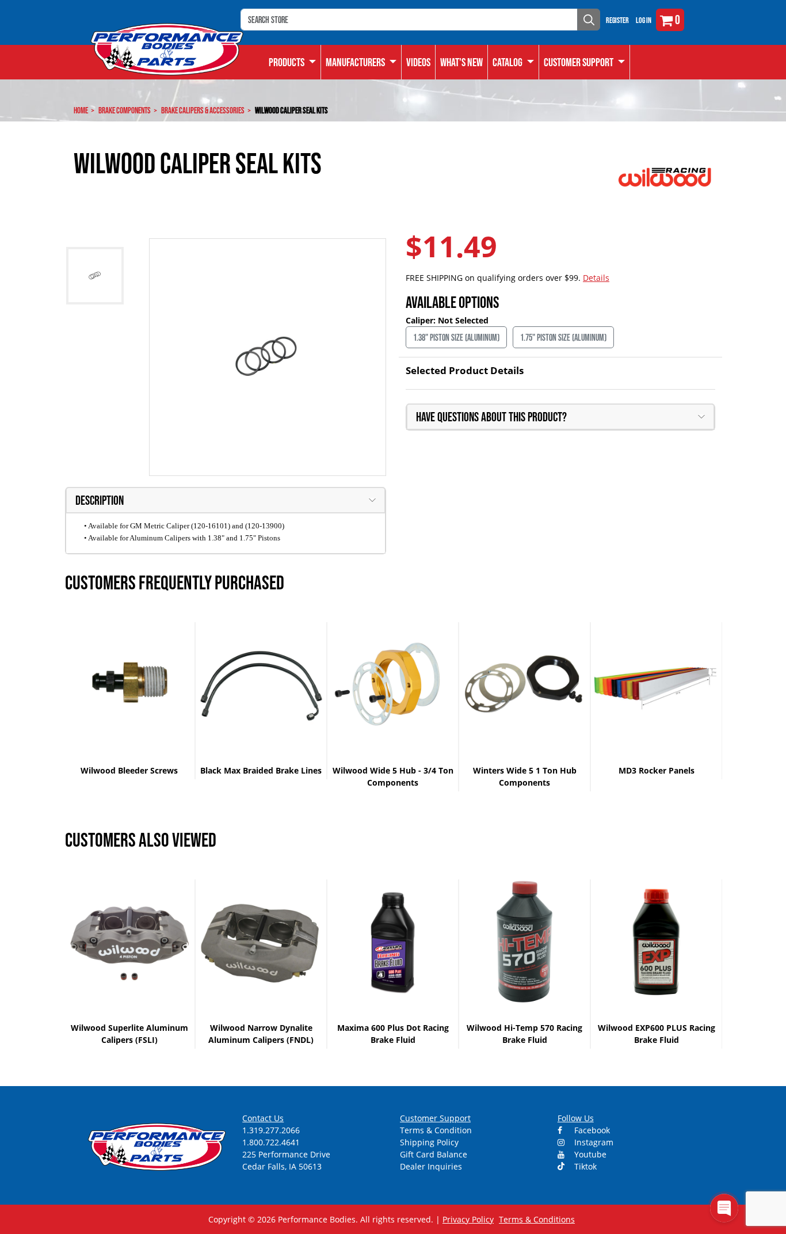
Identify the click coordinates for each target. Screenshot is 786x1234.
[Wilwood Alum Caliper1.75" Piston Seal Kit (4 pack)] (267, 357)
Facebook (591, 1130)
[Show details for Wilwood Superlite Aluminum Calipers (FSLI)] (129, 941)
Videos (418, 62)
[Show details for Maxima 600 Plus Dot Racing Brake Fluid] (392, 941)
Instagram (592, 1142)
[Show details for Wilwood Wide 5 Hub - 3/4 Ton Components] (392, 684)
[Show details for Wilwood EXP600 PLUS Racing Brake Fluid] (656, 941)
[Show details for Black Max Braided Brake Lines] (261, 684)
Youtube (589, 1154)
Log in (643, 20)
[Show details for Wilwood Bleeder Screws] (129, 684)
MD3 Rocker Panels (657, 770)
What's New (461, 62)
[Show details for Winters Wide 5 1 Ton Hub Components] (524, 684)
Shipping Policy (429, 1142)
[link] (292, 62)
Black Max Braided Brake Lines (261, 770)
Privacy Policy (468, 1219)
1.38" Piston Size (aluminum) (456, 337)
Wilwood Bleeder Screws (129, 770)
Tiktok (584, 1166)
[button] (513, 62)
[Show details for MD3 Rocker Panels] (656, 684)
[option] (130, 700)
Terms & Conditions (537, 1219)
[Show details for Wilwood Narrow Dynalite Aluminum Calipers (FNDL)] (261, 941)
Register (617, 20)
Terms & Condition (436, 1130)
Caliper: (422, 320)
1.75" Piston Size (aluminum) (563, 337)
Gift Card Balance (433, 1154)
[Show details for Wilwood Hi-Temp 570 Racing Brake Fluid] (524, 941)
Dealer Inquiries (431, 1166)
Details (596, 277)
